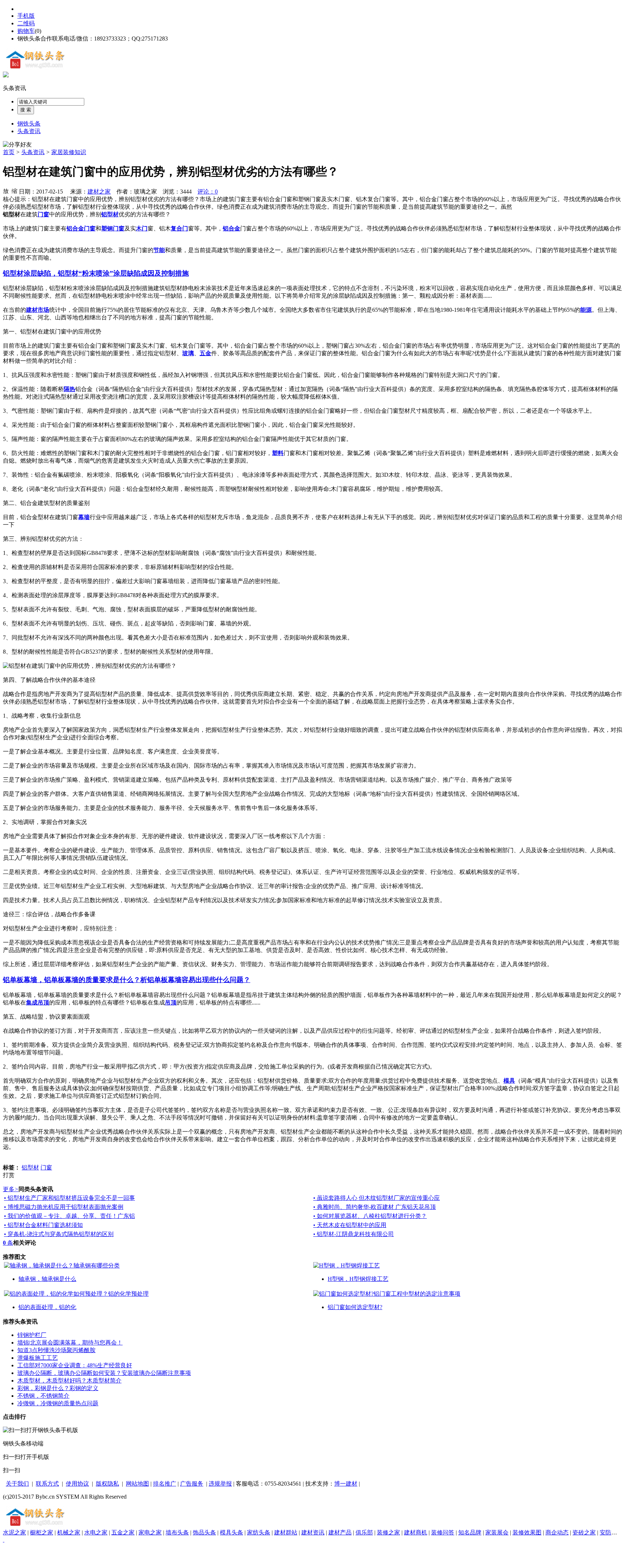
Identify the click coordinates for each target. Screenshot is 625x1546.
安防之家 (611, 1532)
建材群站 (285, 1532)
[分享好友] (17, 145)
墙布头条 (177, 1532)
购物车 (26, 31)
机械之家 (68, 1532)
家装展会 (497, 1532)
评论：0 (207, 191)
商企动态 (557, 1532)
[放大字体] (6, 191)
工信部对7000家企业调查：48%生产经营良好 (74, 1365)
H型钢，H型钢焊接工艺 (358, 1279)
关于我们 (17, 1484)
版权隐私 (107, 1484)
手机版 (26, 16)
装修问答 (442, 1532)
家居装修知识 (68, 152)
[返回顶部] (3, 1540)
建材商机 (415, 1532)
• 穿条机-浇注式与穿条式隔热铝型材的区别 (59, 1234)
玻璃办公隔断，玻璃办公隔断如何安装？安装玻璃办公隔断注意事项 (104, 1373)
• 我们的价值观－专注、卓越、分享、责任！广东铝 (69, 1216)
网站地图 (137, 1484)
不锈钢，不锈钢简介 (43, 1396)
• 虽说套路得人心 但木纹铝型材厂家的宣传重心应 (376, 1198)
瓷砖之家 (584, 1532)
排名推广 (164, 1484)
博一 (340, 1484)
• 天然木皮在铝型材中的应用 (349, 1225)
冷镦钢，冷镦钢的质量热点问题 (57, 1403)
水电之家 (95, 1532)
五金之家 (123, 1532)
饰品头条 (204, 1532)
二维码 (26, 23)
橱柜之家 (41, 1532)
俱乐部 (364, 1532)
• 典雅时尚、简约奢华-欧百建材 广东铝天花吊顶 (374, 1207)
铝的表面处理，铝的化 (47, 1307)
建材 (351, 1484)
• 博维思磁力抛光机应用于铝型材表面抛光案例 (63, 1207)
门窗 (46, 1167)
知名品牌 (469, 1532)
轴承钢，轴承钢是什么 (47, 1279)
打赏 (8, 1175)
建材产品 (340, 1532)
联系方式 (47, 1484)
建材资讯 (312, 1532)
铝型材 (30, 1167)
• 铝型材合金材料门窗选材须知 (43, 1225)
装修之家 (388, 1532)
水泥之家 (14, 1532)
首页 (8, 152)
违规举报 (220, 1484)
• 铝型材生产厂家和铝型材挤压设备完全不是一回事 (69, 1198)
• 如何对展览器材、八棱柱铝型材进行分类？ (370, 1216)
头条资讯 (14, 88)
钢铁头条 (29, 123)
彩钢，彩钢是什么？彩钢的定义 (57, 1388)
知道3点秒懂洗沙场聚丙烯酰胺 (56, 1350)
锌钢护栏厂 (31, 1335)
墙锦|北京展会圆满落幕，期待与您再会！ (70, 1342)
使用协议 (77, 1484)
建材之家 (99, 191)
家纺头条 (258, 1532)
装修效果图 (527, 1532)
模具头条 (231, 1532)
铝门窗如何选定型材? (355, 1307)
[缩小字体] (14, 191)
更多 (10, 1189)
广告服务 (191, 1484)
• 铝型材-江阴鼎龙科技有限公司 (353, 1234)
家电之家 (150, 1532)
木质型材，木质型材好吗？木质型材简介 (69, 1380)
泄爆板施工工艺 (37, 1358)
